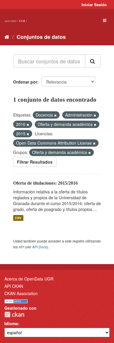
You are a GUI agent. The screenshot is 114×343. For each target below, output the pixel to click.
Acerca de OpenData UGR (28, 279)
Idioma (11, 323)
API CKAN (13, 286)
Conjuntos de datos (41, 37)
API (21, 246)
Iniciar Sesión (94, 4)
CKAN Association (21, 293)
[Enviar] (93, 61)
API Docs (39, 246)
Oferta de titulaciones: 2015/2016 (45, 183)
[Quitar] (55, 115)
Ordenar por (25, 82)
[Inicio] (6, 36)
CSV (18, 218)
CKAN (14, 314)
